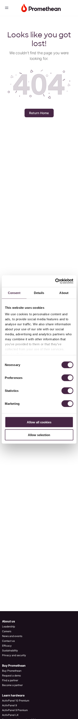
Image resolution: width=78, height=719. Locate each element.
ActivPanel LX (10, 714)
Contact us (8, 640)
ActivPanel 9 (9, 705)
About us (8, 621)
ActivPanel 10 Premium (15, 700)
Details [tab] (39, 292)
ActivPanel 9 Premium (15, 710)
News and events (12, 636)
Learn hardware (13, 695)
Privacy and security (14, 655)
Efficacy (7, 645)
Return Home (39, 113)
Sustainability (10, 650)
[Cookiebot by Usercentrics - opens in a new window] (55, 281)
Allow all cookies (39, 422)
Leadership (8, 626)
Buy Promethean (14, 665)
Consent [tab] (14, 292)
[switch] (67, 377)
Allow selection (39, 434)
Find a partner (10, 680)
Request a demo (11, 675)
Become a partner (12, 685)
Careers (6, 631)
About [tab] (63, 292)
